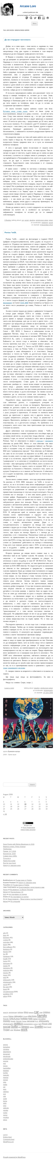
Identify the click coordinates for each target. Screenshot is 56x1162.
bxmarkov (6, 1047)
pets (4, 977)
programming (28, 1024)
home (5, 961)
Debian (11, 1016)
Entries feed (7, 1137)
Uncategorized (8, 991)
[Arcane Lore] (7, 15)
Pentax (24, 1021)
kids (30, 1018)
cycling (5, 940)
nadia (5, 1084)
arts (4, 933)
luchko (5, 1073)
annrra (5, 1044)
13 (25, 804)
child (40, 1012)
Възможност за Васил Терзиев (21, 890)
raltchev (6, 1091)
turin (4, 894)
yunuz (5, 1115)
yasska (5, 1110)
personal (30, 1021)
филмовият (7, 303)
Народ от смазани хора (12, 865)
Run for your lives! (9, 863)
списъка (39, 441)
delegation (18, 1016)
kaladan (6, 1070)
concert (5, 1016)
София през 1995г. (10, 856)
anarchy (5, 1012)
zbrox (5, 1120)
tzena (5, 1101)
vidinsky (6, 1108)
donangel (6, 1054)
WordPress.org (8, 1142)
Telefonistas (7, 849)
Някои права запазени (28, 829)
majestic (6, 1075)
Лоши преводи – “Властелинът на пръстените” (25, 899)
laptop (35, 1019)
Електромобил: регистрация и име (31, 887)
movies (5, 973)
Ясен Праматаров (29, 827)
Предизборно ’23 (16, 892)
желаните (49, 441)
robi (4, 1096)
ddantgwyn (7, 1052)
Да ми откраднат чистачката (17, 40)
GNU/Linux (14, 1018)
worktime (6, 994)
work (24, 1029)
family (5, 944)
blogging (6, 937)
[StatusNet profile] (31, 19)
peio (4, 1089)
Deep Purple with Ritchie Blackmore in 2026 (18, 844)
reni (4, 1094)
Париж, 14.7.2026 (9, 851)
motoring (45, 222)
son (19, 1027)
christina (6, 1049)
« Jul (5, 814)
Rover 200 (47, 1024)
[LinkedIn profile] (43, 19)
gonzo (5, 1066)
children (46, 1012)
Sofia (14, 1026)
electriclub (6, 1056)
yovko (5, 1113)
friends (5, 952)
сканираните (13, 668)
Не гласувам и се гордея (18, 894)
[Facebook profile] (39, 19)
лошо (5, 668)
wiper (51, 220)
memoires (6, 968)
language (6, 963)
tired (45, 1027)
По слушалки (15, 901)
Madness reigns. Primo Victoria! (14, 846)
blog (26, 1012)
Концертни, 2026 (9, 854)
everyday (6, 942)
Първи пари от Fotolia (23, 880)
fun (4, 954)
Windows (17, 1030)
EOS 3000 (24, 303)
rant (40, 1024)
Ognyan (19, 1021)
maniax (5, 1077)
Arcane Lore (28, 6)
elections (32, 1016)
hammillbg (7, 1068)
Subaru (31, 1027)
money (6, 1021)
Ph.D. (36, 1021)
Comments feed (8, 1139)
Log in (5, 1135)
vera (4, 1105)
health (5, 959)
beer (4, 935)
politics (18, 1023)
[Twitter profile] (35, 19)
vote (11, 1030)
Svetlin (39, 1026)
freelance (6, 949)
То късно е (7, 858)
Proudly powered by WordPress (14, 1157)
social (26, 220)
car (23, 220)
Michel (5, 892)
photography (48, 690)
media (5, 966)
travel (5, 989)
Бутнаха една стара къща (15, 111)
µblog (5, 996)
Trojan (6, 1029)
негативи (21, 668)
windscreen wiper (42, 220)
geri (4, 1063)
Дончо (5, 890)
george (5, 1061)
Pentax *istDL (11, 232)
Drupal (25, 1016)
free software (7, 947)
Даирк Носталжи (9, 861)
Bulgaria (31, 1012)
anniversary (13, 1012)
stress (25, 1026)
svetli (5, 1099)
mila (4, 1082)
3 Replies (7, 220)
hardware (6, 956)
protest (35, 1024)
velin (5, 1103)
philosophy (7, 980)
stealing (32, 220)
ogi (4, 1087)
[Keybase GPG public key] (47, 19)
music (5, 975)
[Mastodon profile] (27, 19)
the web (6, 987)
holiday (24, 1018)
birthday (20, 1012)
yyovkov (6, 1117)
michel (5, 1080)
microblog (41, 1019)
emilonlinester (8, 1059)
